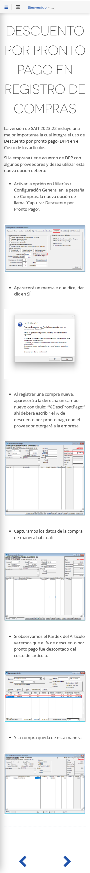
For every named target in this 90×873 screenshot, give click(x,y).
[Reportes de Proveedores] (22, 860)
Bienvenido (37, 8)
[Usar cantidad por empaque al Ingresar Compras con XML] (67, 860)
